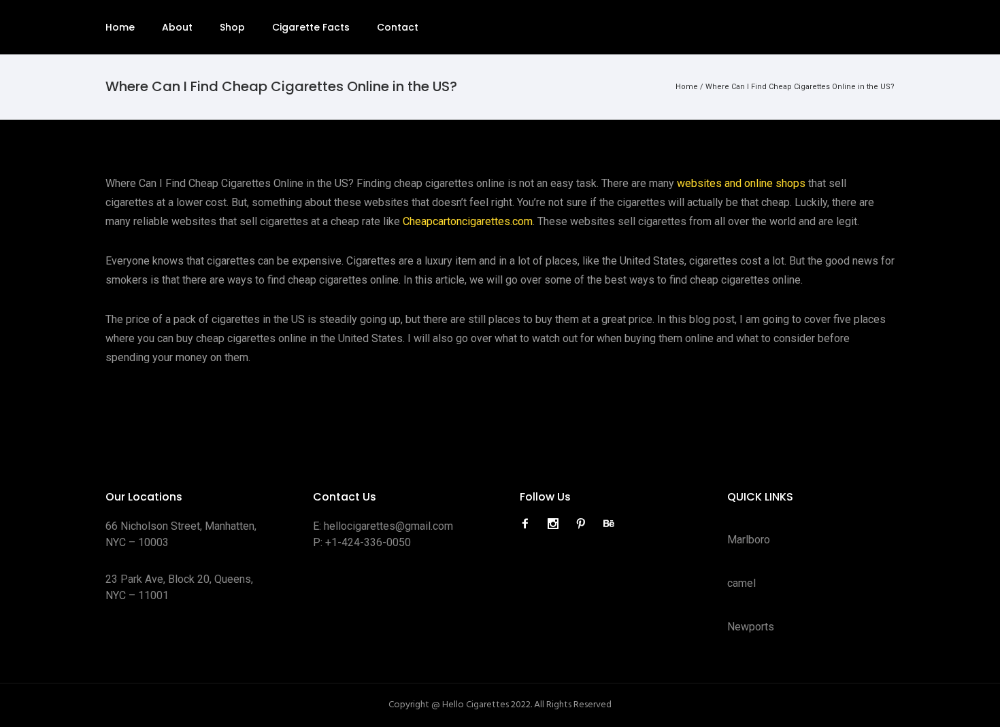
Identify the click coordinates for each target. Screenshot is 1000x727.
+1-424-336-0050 (368, 542)
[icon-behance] (608, 524)
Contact (397, 27)
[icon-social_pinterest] (584, 524)
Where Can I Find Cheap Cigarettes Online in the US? (800, 86)
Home (120, 27)
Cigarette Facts (311, 27)
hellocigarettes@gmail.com (388, 526)
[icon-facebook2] (528, 524)
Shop (232, 27)
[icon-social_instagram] (556, 524)
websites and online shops (741, 183)
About (177, 27)
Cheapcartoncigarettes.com (468, 221)
